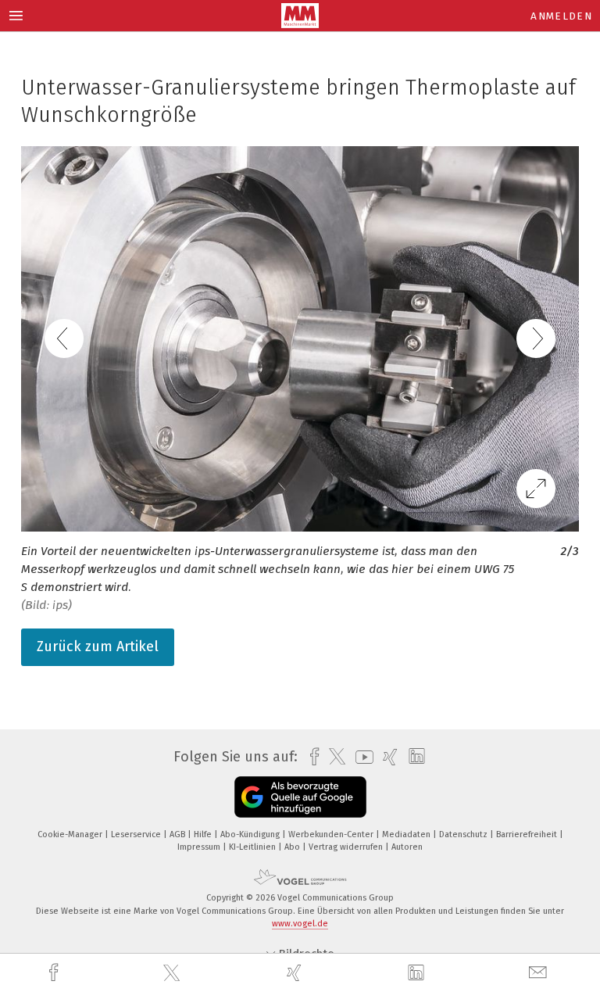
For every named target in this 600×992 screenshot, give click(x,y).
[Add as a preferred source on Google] (300, 797)
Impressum (200, 847)
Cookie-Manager (71, 834)
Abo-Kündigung (251, 834)
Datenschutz (464, 834)
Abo (293, 847)
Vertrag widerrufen (347, 847)
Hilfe (204, 834)
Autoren (407, 847)
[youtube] (360, 757)
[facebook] (55, 973)
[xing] (296, 973)
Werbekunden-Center (332, 834)
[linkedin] (418, 973)
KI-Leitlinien (253, 847)
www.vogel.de (300, 924)
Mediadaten (407, 834)
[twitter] (173, 973)
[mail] (540, 973)
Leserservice (137, 834)
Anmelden (561, 16)
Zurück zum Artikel (98, 646)
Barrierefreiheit (527, 834)
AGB (179, 834)
